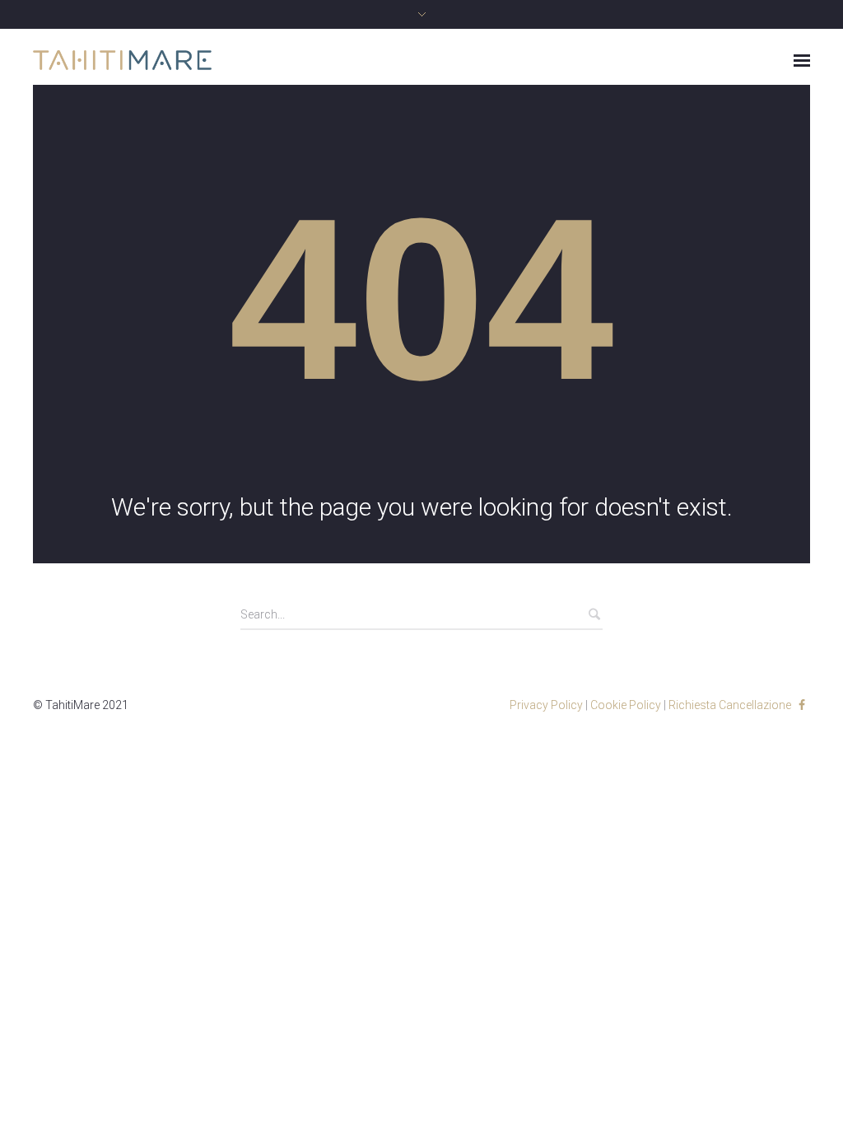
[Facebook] (802, 705)
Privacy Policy (546, 705)
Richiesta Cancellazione (729, 705)
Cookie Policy (625, 705)
